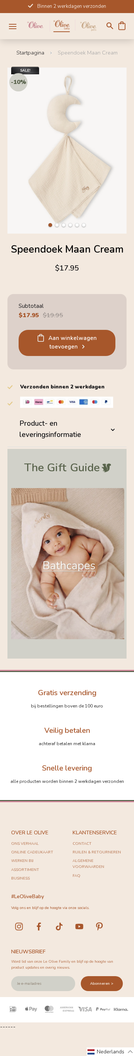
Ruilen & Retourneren (97, 852)
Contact (82, 843)
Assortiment (25, 869)
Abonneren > (102, 983)
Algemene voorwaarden (88, 863)
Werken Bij (22, 860)
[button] (50, 225)
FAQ (76, 875)
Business (20, 878)
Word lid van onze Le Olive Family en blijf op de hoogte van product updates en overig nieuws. (62, 964)
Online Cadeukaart (32, 852)
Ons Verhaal (25, 843)
